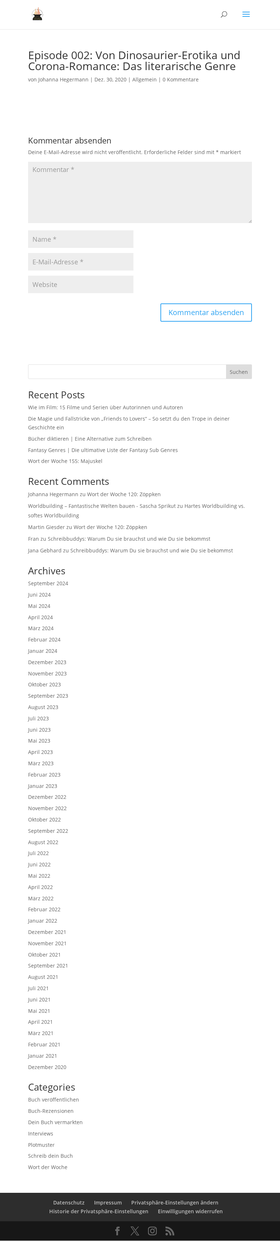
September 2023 (48, 695)
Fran (33, 538)
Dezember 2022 (47, 796)
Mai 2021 (39, 1010)
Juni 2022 (39, 864)
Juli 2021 (38, 988)
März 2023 (41, 763)
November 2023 (47, 673)
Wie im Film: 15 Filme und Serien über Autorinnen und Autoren (105, 407)
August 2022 (43, 842)
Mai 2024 (39, 605)
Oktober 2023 (44, 684)
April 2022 (40, 887)
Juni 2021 (39, 999)
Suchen (239, 371)
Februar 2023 (44, 774)
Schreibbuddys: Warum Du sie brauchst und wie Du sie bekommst (129, 538)
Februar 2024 (44, 639)
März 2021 (41, 1033)
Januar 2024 (42, 650)
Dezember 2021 (47, 931)
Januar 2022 (42, 920)
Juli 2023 (38, 718)
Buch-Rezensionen (51, 1110)
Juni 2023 (39, 729)
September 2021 (48, 965)
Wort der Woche (47, 1167)
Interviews (40, 1133)
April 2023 (40, 751)
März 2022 (41, 898)
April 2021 (40, 1021)
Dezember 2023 (47, 662)
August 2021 (43, 976)
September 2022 (48, 830)
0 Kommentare (181, 79)
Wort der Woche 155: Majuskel (65, 460)
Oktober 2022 (44, 819)
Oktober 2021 (44, 954)
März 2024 (41, 628)
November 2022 (47, 808)
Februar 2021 (44, 1044)
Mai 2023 (39, 740)
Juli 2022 (38, 853)
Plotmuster (41, 1144)
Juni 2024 (39, 594)
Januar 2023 (42, 785)
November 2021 (47, 943)
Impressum (108, 1202)
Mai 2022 (39, 875)
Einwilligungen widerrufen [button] (190, 1211)
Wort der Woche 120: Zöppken (124, 494)
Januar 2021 (42, 1055)
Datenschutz (69, 1202)
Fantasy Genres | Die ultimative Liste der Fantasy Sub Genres (103, 450)
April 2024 (40, 617)
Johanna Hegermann (63, 79)
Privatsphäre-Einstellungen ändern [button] (174, 1202)
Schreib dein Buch (50, 1155)
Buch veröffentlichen (53, 1099)
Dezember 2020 (47, 1067)
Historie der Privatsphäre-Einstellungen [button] (98, 1211)
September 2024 (48, 583)
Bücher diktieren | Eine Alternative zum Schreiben (90, 438)
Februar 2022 (44, 909)
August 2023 (43, 707)
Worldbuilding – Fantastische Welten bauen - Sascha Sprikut (102, 505)
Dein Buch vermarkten (55, 1122)
